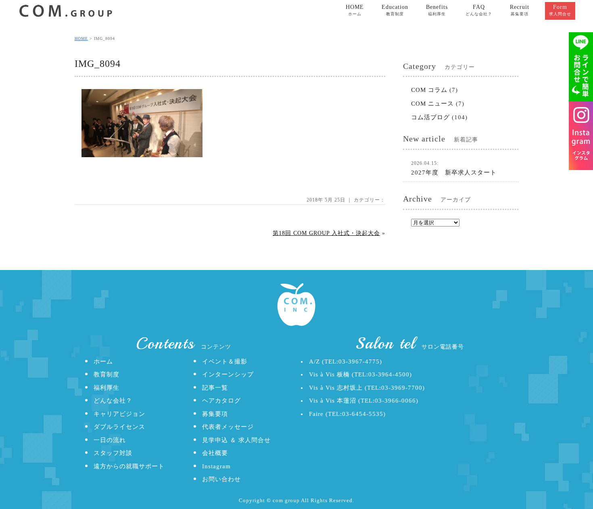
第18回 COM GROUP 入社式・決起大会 (326, 233)
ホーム (103, 361)
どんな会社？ (113, 400)
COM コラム (429, 90)
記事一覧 (215, 387)
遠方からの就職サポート (129, 466)
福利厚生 (106, 387)
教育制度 (106, 374)
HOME (355, 10)
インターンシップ (228, 374)
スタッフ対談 (113, 453)
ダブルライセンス (119, 427)
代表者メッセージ (228, 427)
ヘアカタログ (221, 400)
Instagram (216, 466)
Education (395, 10)
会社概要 (215, 453)
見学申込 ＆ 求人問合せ (236, 440)
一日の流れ (110, 440)
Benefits (437, 10)
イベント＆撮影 (224, 361)
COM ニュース (432, 103)
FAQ (479, 10)
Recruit (519, 10)
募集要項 (215, 414)
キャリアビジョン (119, 414)
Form (560, 10)
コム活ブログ (430, 117)
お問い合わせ (221, 479)
